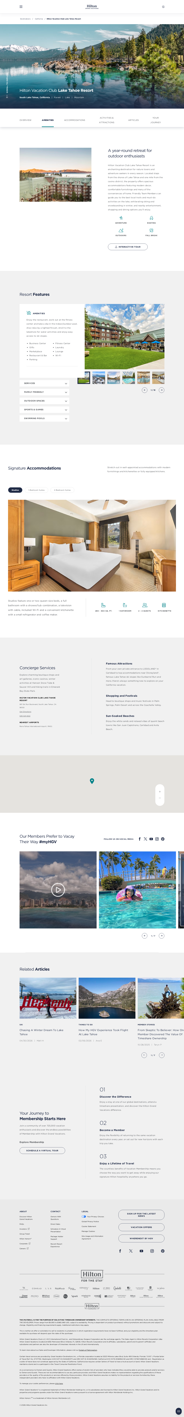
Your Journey (155, 120)
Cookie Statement (89, 1226)
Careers (23, 1249)
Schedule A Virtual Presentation (58, 1230)
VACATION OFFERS (141, 1227)
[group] (48, 1012)
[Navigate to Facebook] (139, 839)
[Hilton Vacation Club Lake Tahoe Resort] (98, 378)
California (39, 19)
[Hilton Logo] (92, 1276)
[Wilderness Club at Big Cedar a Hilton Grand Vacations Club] (128, 378)
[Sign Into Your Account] (163, 7)
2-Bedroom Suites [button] (62, 490)
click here (59, 1383)
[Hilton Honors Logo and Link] (92, 1306)
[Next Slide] (161, 390)
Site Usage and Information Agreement (92, 1237)
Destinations (25, 19)
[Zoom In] (159, 789)
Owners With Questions (56, 1218)
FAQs (22, 1224)
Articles (133, 120)
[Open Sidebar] (21, 7)
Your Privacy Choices (95, 1217)
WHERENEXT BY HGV (141, 1238)
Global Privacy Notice (90, 1221)
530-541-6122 (25, 716)
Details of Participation (88, 1350)
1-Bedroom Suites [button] (36, 490)
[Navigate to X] (145, 839)
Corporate (24, 1244)
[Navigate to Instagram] (157, 839)
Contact (56, 1211)
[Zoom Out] (159, 800)
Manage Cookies (88, 1231)
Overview (25, 120)
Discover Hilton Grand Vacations (26, 1218)
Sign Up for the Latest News (141, 1214)
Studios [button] (15, 490)
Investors (23, 1229)
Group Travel (25, 1234)
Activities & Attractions (106, 120)
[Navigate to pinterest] (162, 839)
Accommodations (74, 120)
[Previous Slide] (144, 390)
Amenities (48, 120)
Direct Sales (55, 1224)
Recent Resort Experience (56, 1245)
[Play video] (58, 889)
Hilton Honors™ (26, 1239)
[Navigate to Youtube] (151, 839)
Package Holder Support (57, 1237)
